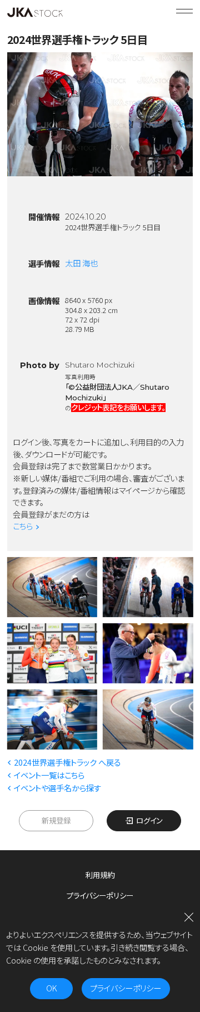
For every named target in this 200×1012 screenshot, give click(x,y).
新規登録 (56, 820)
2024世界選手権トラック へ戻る (67, 762)
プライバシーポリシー (100, 895)
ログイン (149, 820)
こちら (23, 526)
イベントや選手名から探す (57, 787)
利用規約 (100, 874)
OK (51, 988)
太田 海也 (81, 263)
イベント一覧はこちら (49, 775)
